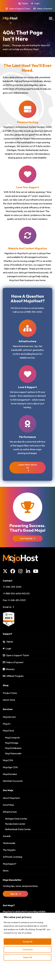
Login (37, 3)
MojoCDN (8, 760)
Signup (25, 3)
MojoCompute (12, 737)
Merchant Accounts (13, 780)
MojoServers (9, 716)
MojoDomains (10, 774)
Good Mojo (8, 804)
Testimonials (9, 843)
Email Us (7, 607)
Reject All (27, 957)
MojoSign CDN (10, 767)
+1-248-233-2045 (12, 586)
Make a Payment (44, 8)
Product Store (10, 693)
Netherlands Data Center (18, 829)
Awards (7, 836)
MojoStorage (11, 742)
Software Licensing (12, 856)
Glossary (10, 669)
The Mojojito (9, 849)
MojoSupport (9, 863)
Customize (27, 949)
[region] (27, 938)
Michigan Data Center (16, 818)
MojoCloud (8, 730)
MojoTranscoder (13, 753)
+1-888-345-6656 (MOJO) (16, 593)
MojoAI (6, 723)
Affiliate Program (14, 676)
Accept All (27, 941)
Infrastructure (10, 811)
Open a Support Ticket (19, 8)
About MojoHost (11, 797)
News (6, 870)
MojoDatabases (13, 748)
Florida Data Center (15, 823)
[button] (50, 18)
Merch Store (9, 699)
